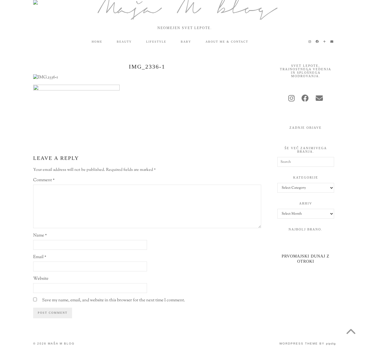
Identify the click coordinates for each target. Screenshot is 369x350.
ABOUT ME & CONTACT (227, 41)
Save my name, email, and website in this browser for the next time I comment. (113, 300)
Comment (43, 180)
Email (39, 257)
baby (186, 41)
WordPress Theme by (307, 343)
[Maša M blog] (184, 10)
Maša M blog (61, 343)
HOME (97, 41)
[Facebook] (317, 41)
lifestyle (156, 41)
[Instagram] (310, 41)
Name (40, 235)
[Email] (332, 41)
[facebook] (305, 99)
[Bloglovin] (324, 41)
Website (40, 279)
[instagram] (291, 99)
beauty (124, 41)
